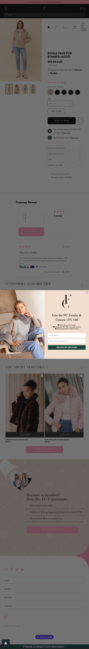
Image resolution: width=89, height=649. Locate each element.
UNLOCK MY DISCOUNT (66, 347)
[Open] (6, 643)
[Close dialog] (87, 292)
